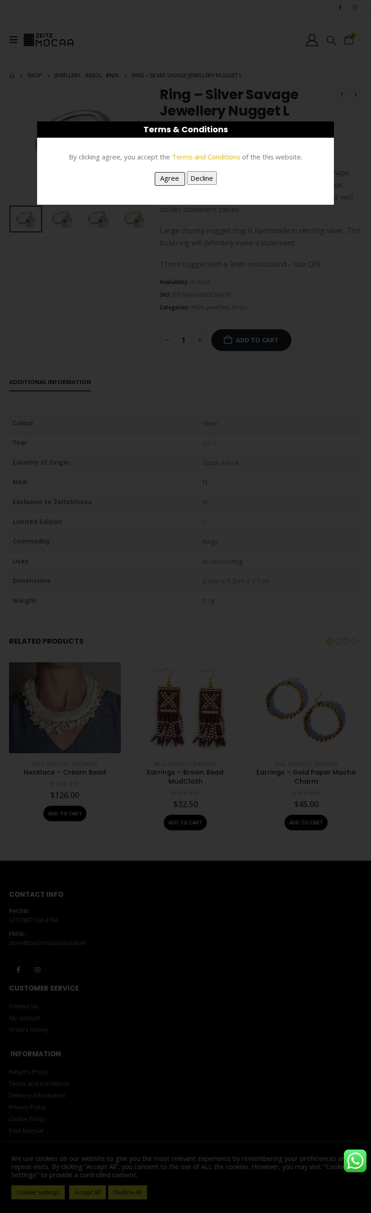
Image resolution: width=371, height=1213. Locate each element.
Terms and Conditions (206, 156)
